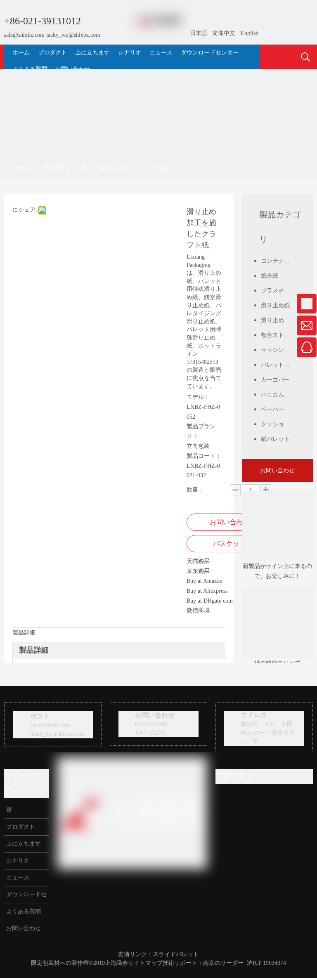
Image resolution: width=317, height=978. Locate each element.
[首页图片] (277, 622)
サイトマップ (145, 963)
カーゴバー (275, 380)
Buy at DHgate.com (210, 601)
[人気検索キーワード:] (305, 57)
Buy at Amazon (204, 581)
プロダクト (20, 827)
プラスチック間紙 (280, 291)
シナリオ (17, 861)
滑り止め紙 (275, 305)
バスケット (229, 543)
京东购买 (198, 571)
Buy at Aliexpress (207, 591)
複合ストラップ (280, 335)
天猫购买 (198, 561)
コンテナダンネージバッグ (280, 261)
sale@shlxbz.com (24, 35)
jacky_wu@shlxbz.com (73, 35)
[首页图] (277, 525)
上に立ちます (23, 844)
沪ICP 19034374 (266, 963)
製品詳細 (23, 632)
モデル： (198, 397)
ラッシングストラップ (280, 350)
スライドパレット (176, 954)
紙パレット (275, 439)
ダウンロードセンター (26, 897)
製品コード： (204, 456)
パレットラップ (280, 365)
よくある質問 (23, 911)
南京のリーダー (223, 963)
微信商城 (198, 610)
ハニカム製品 (278, 394)
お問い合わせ (229, 522)
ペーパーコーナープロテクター (280, 409)
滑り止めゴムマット (280, 320)
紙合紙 (269, 276)
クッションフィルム (280, 424)
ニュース (17, 877)
